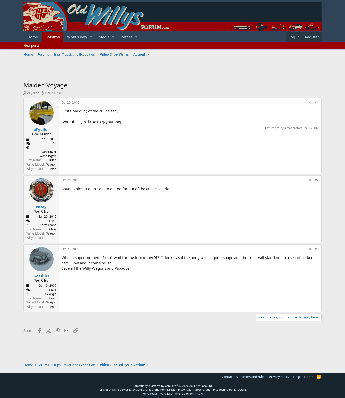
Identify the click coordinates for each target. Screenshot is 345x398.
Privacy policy (279, 376)
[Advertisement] (115, 69)
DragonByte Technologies (219, 389)
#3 (317, 249)
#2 (317, 180)
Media (103, 36)
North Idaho (47, 225)
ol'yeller (33, 93)
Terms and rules (253, 376)
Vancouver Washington (48, 154)
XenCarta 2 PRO (153, 393)
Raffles (126, 36)
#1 (317, 102)
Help (296, 376)
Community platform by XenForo (173, 386)
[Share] (310, 103)
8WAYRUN (196, 393)
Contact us (230, 376)
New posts (31, 45)
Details (242, 389)
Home (32, 36)
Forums (52, 36)
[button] (91, 37)
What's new (77, 36)
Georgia (50, 294)
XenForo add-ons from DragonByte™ (160, 389)
